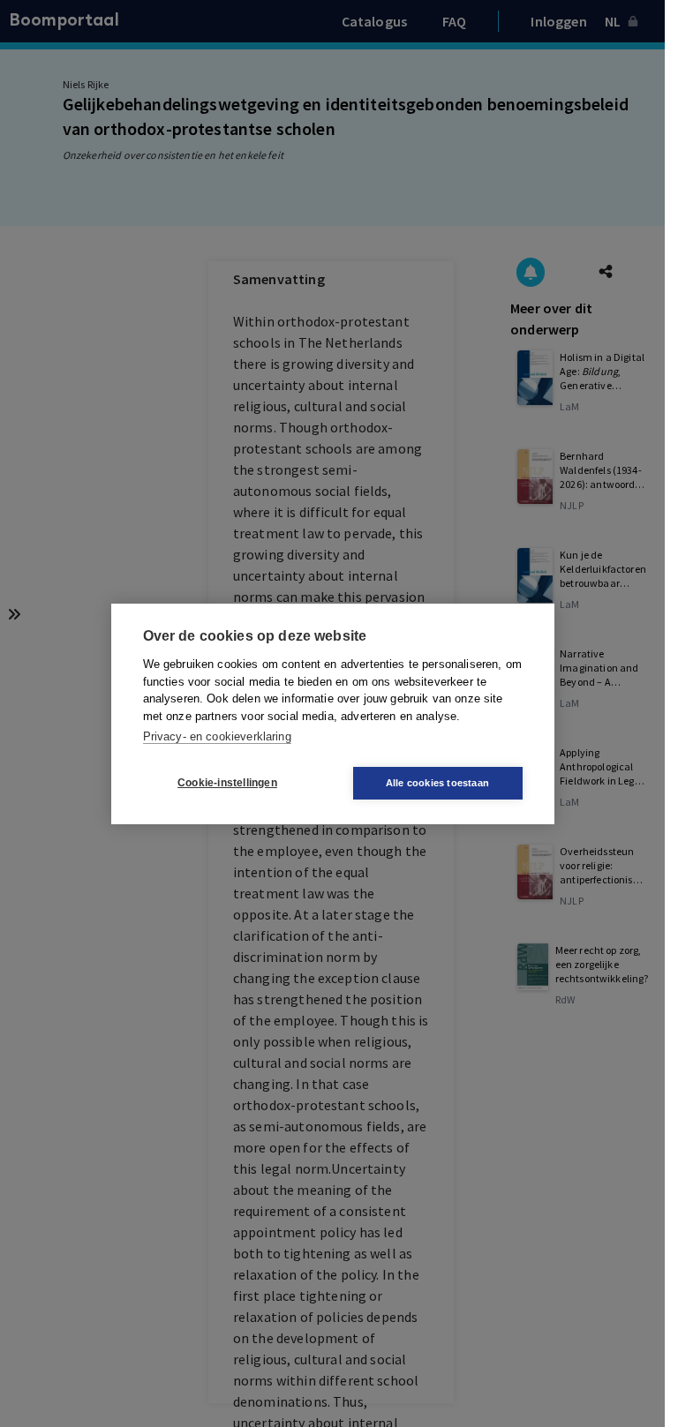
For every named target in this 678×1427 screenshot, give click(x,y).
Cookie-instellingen (227, 783)
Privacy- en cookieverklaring (217, 736)
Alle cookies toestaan (437, 782)
